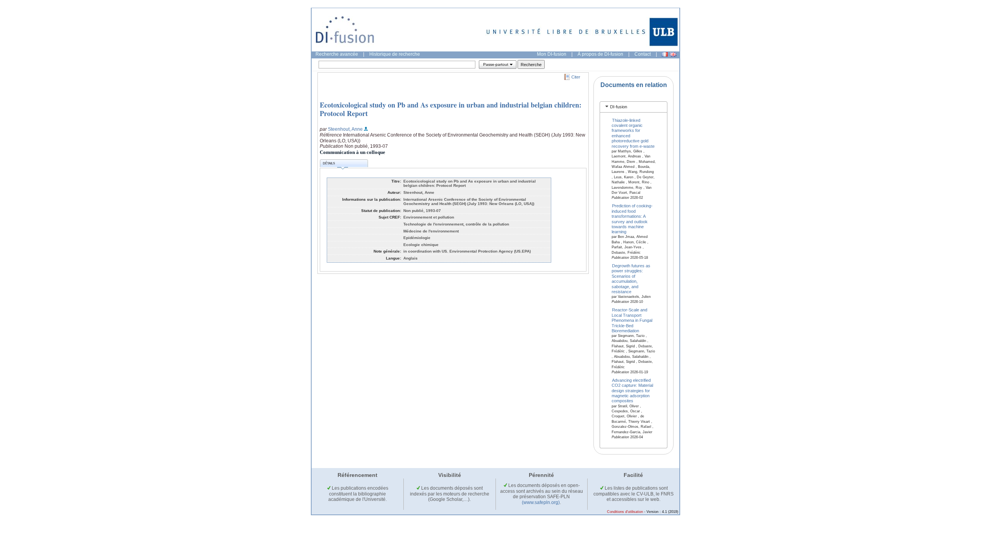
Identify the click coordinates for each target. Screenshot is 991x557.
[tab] (633, 107)
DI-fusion (618, 106)
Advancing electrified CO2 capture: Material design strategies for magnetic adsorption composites (632, 390)
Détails (329, 163)
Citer (575, 77)
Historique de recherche (394, 54)
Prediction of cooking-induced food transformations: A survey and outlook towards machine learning (632, 218)
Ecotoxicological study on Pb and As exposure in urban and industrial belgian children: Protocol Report (450, 109)
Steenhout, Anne (345, 129)
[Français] (665, 54)
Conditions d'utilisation (625, 512)
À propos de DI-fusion (600, 54)
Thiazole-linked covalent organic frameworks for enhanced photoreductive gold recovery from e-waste (633, 133)
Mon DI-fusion (551, 54)
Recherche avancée (336, 54)
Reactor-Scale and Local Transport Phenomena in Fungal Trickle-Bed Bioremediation (632, 320)
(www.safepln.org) (541, 502)
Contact (642, 54)
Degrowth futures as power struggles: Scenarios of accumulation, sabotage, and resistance (631, 278)
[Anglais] (673, 54)
